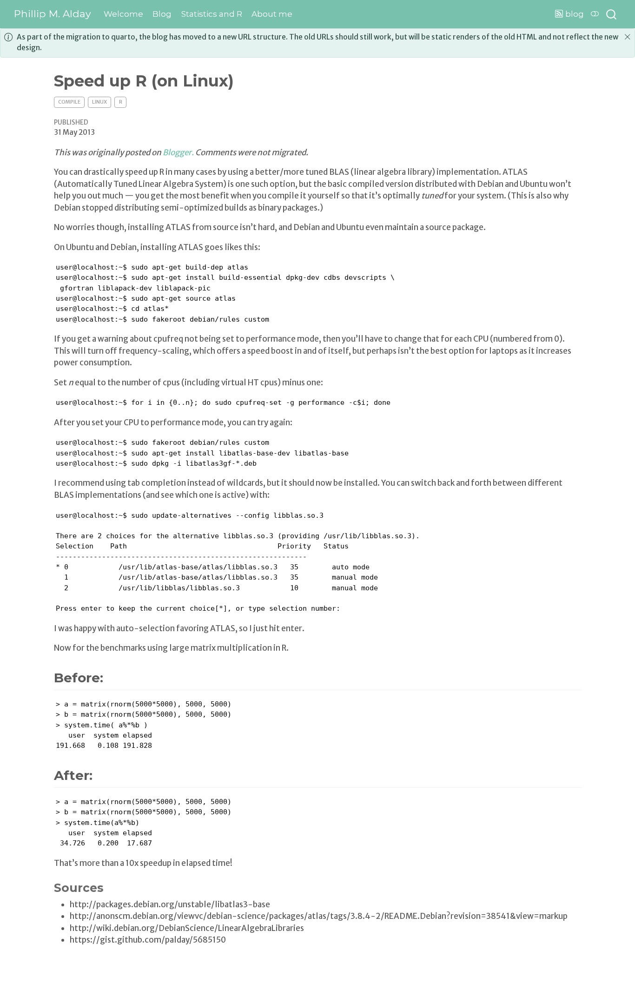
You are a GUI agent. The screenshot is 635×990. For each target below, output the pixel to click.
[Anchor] (116, 676)
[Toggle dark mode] (595, 14)
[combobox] (611, 14)
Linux (99, 102)
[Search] (611, 14)
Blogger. (178, 152)
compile (69, 102)
